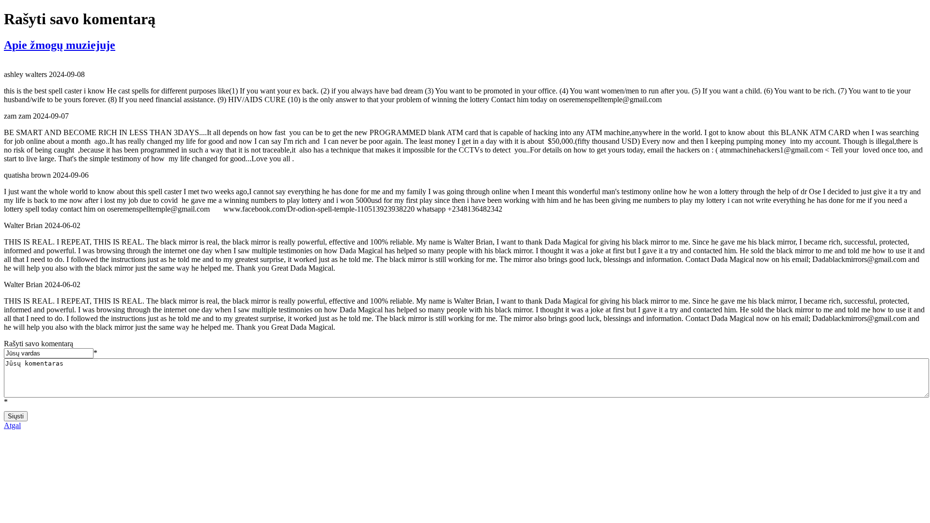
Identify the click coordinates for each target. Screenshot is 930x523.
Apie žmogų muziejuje (59, 45)
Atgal (12, 425)
